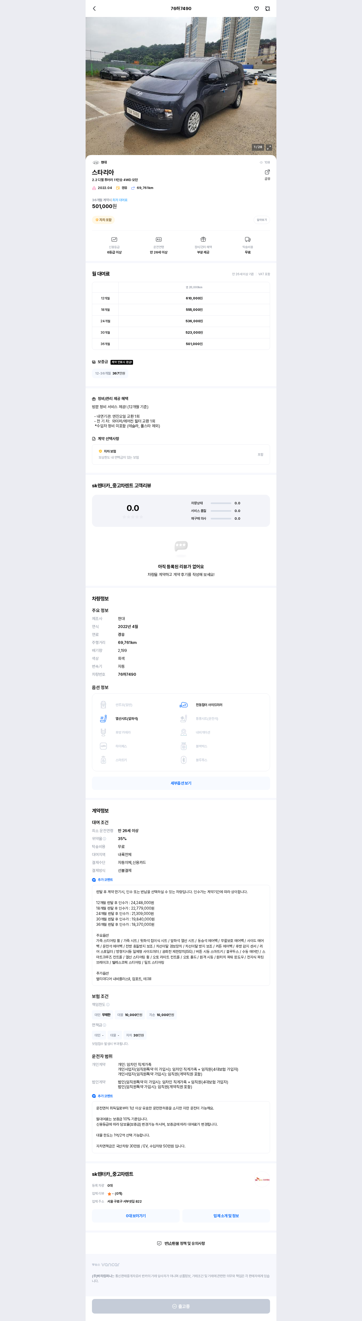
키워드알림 (268, 8)
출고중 (184, 1306)
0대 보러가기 (136, 1216)
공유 (267, 179)
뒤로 (94, 8)
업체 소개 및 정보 (226, 1216)
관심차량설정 (257, 8)
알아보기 (262, 220)
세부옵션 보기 (181, 783)
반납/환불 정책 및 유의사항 (185, 1243)
